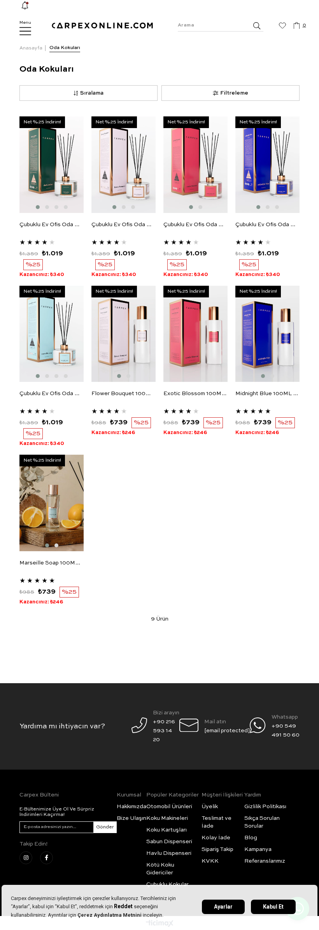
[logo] (102, 25)
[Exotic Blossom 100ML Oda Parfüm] (195, 334)
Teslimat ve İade (216, 822)
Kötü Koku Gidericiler (160, 869)
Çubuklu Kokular (167, 884)
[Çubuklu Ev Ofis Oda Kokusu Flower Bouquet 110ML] (123, 164)
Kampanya (258, 849)
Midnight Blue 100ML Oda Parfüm (267, 393)
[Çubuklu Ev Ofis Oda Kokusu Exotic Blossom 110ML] (195, 164)
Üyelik (210, 806)
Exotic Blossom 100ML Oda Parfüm (195, 393)
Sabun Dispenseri (169, 841)
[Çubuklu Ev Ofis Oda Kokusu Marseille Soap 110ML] (51, 334)
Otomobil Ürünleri (169, 806)
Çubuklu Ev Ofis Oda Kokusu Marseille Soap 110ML (51, 393)
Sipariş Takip (217, 849)
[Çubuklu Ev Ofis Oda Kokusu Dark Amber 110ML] (51, 164)
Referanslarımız (264, 861)
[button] (37, 207)
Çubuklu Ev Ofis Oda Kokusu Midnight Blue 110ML (267, 224)
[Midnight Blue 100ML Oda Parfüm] (267, 334)
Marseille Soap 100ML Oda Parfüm (51, 563)
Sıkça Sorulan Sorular (262, 822)
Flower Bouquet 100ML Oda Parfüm (123, 393)
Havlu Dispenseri (168, 853)
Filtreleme (234, 93)
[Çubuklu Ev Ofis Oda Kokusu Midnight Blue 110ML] (267, 164)
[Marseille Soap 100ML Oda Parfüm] (51, 503)
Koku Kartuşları (166, 830)
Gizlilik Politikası (265, 806)
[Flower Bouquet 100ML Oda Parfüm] (123, 334)
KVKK (210, 861)
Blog (250, 837)
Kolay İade (216, 837)
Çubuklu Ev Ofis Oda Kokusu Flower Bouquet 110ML (123, 224)
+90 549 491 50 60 (286, 730)
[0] (297, 25)
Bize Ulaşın (131, 818)
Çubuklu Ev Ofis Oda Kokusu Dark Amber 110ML (51, 224)
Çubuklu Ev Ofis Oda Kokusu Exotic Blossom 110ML (195, 224)
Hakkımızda (131, 806)
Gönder (105, 827)
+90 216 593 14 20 (164, 730)
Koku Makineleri (167, 818)
